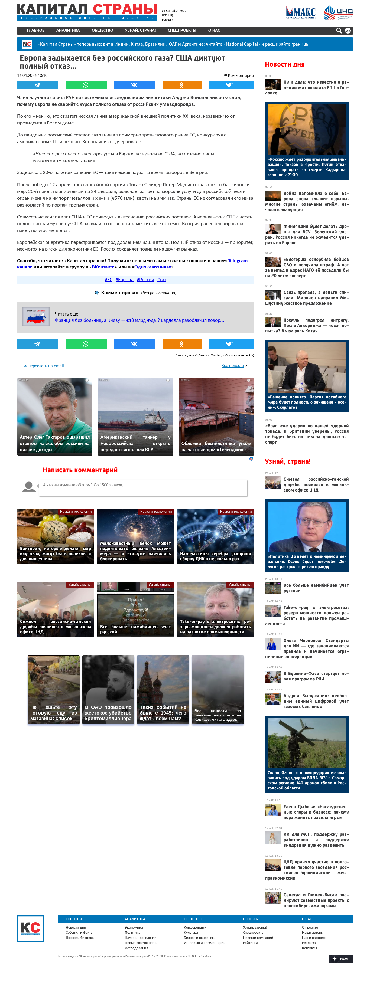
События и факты (79, 933)
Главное (35, 30)
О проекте (310, 928)
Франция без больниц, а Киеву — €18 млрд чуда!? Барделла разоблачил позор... (139, 320)
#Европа (125, 280)
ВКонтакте (103, 267)
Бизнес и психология (201, 938)
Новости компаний (258, 938)
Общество (102, 30)
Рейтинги (250, 943)
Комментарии (241, 76)
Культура (191, 933)
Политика (133, 933)
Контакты (309, 948)
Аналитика (68, 30)
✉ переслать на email (44, 366)
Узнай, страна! (140, 30)
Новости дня (285, 64)
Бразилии (155, 44)
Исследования (136, 948)
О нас (214, 30)
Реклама (309, 943)
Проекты (251, 919)
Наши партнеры (314, 938)
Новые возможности (141, 943)
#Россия (145, 280)
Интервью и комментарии (205, 943)
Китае (137, 44)
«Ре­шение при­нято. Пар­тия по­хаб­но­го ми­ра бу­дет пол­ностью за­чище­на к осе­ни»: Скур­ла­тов (307, 402)
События (74, 919)
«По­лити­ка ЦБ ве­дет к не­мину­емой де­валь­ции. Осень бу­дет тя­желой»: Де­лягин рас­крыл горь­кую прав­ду (307, 561)
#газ (161, 280)
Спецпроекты (182, 30)
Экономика (134, 928)
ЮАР (172, 44)
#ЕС (108, 280)
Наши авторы (312, 933)
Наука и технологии (76, 512)
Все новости (233, 366)
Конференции (195, 928)
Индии (122, 44)
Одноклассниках (152, 267)
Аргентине (193, 44)
